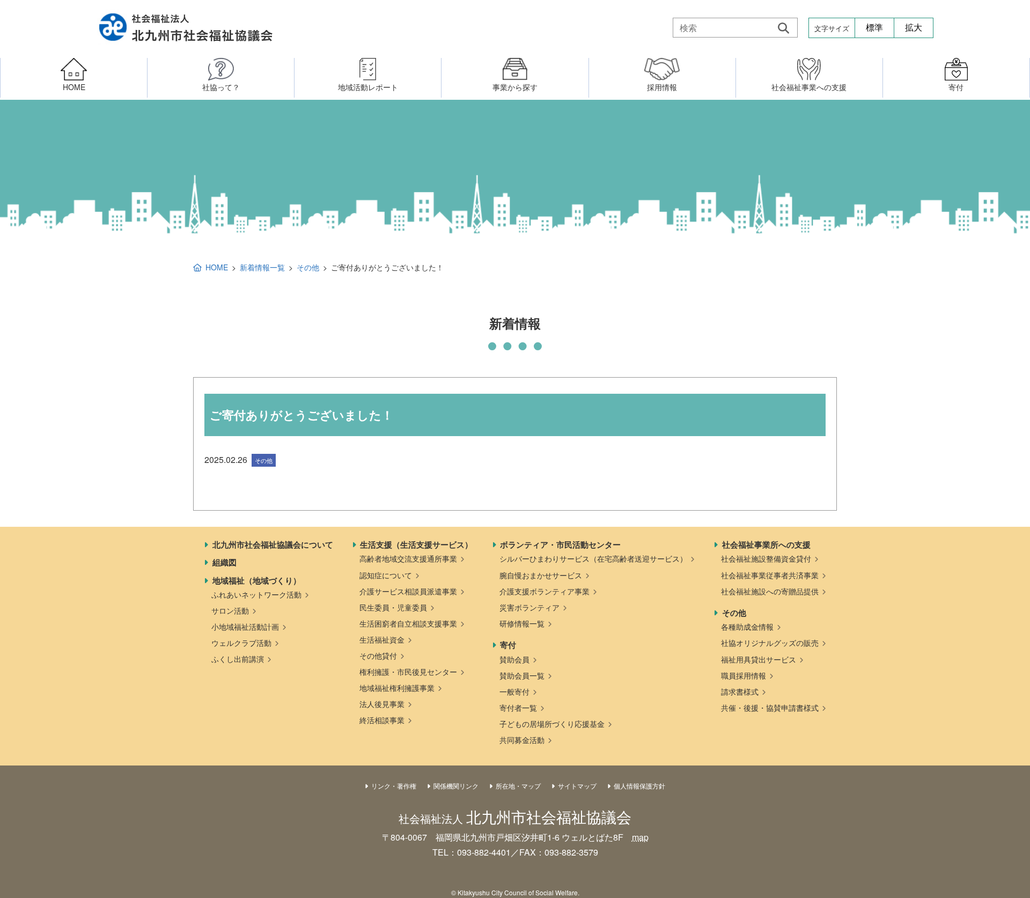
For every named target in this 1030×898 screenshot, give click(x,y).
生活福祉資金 (381, 639)
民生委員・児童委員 (393, 607)
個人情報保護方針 (639, 785)
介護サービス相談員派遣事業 (408, 591)
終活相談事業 (381, 720)
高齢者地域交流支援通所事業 (408, 558)
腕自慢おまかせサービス (540, 575)
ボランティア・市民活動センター (560, 544)
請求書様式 (740, 691)
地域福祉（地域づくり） (256, 580)
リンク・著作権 (393, 785)
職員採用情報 (743, 675)
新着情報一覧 (262, 267)
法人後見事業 (381, 703)
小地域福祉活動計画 (245, 626)
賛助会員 (514, 659)
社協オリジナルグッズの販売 (770, 642)
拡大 (913, 27)
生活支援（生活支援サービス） (416, 544)
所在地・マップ (518, 785)
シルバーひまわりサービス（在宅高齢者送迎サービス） (593, 558)
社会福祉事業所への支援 (766, 544)
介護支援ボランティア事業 (544, 591)
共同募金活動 (522, 739)
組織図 (224, 562)
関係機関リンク (456, 785)
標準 (874, 27)
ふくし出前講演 (237, 658)
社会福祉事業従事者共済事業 (770, 575)
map (640, 837)
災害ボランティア (529, 607)
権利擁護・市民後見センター (408, 671)
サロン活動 (230, 610)
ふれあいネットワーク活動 (256, 594)
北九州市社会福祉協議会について (272, 544)
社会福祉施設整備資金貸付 (766, 558)
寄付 (508, 645)
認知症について (385, 575)
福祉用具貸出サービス (758, 659)
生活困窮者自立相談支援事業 (408, 623)
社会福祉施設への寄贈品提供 (770, 591)
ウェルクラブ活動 (241, 642)
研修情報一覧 (522, 623)
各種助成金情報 (747, 626)
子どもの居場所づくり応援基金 (552, 723)
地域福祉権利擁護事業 (397, 687)
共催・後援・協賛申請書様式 (770, 707)
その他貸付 (378, 655)
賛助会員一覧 (522, 675)
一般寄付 (514, 691)
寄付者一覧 (518, 707)
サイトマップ (577, 785)
